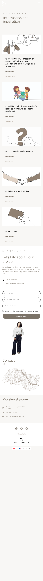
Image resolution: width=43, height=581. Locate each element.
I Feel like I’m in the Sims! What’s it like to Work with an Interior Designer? (21, 109)
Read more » (9, 71)
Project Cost (11, 231)
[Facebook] (16, 428)
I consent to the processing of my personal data (21, 311)
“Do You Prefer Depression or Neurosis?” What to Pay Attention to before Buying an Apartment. (20, 62)
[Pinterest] (26, 428)
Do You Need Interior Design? (19, 151)
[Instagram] (21, 428)
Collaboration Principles (17, 191)
